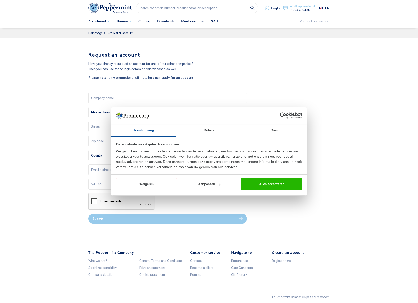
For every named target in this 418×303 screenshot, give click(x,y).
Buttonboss (239, 261)
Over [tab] (274, 130)
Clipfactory (239, 275)
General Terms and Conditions (161, 261)
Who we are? (97, 261)
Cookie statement (152, 275)
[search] (197, 8)
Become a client (201, 268)
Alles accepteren (271, 184)
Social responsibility (102, 268)
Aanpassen (206, 184)
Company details (100, 275)
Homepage (95, 33)
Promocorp (322, 297)
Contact (196, 261)
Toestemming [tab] (143, 130)
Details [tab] (209, 130)
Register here (281, 261)
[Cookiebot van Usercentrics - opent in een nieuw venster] (283, 116)
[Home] (110, 8)
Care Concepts (242, 268)
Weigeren (146, 184)
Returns (195, 275)
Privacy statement (152, 268)
